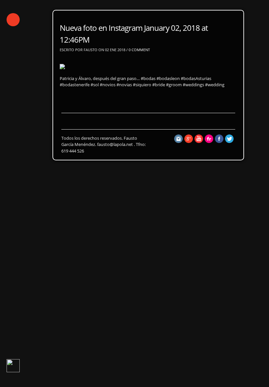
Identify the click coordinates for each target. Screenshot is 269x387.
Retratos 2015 (160, 122)
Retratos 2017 (78, 122)
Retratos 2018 (37, 122)
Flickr (55, 146)
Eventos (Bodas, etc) (134, 134)
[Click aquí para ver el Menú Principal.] (13, 19)
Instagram (28, 146)
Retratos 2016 (119, 122)
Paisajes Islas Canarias (73, 134)
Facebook (81, 146)
